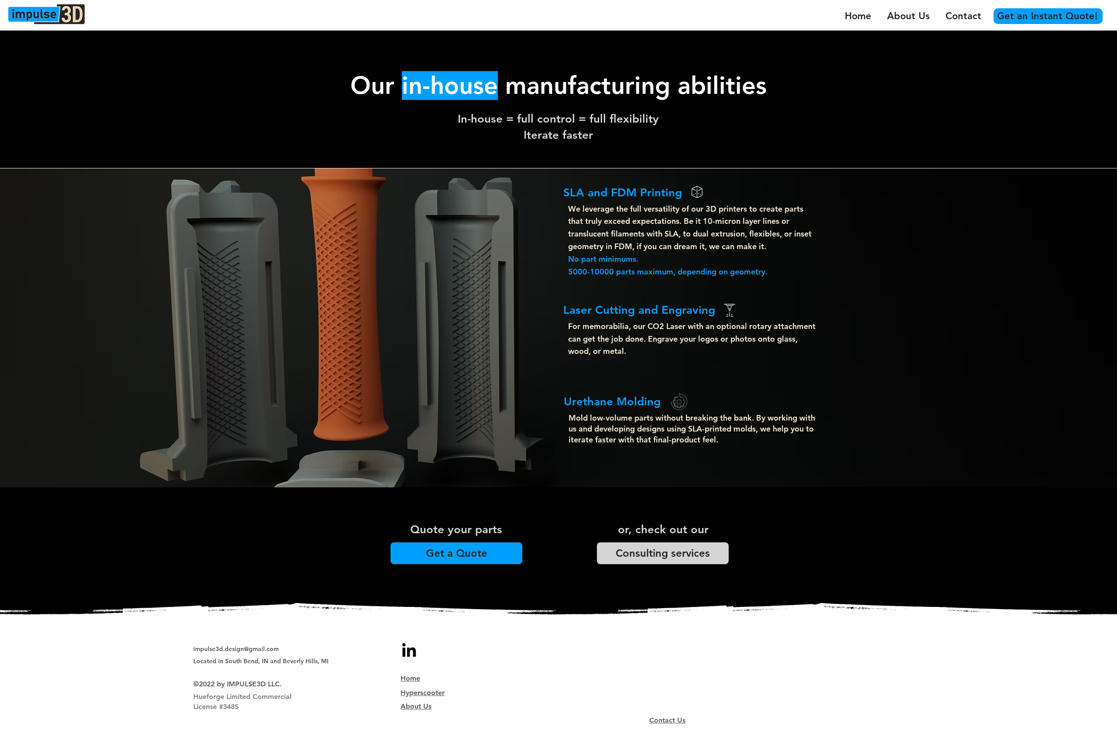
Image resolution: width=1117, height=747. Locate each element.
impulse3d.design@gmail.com (236, 649)
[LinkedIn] (409, 651)
